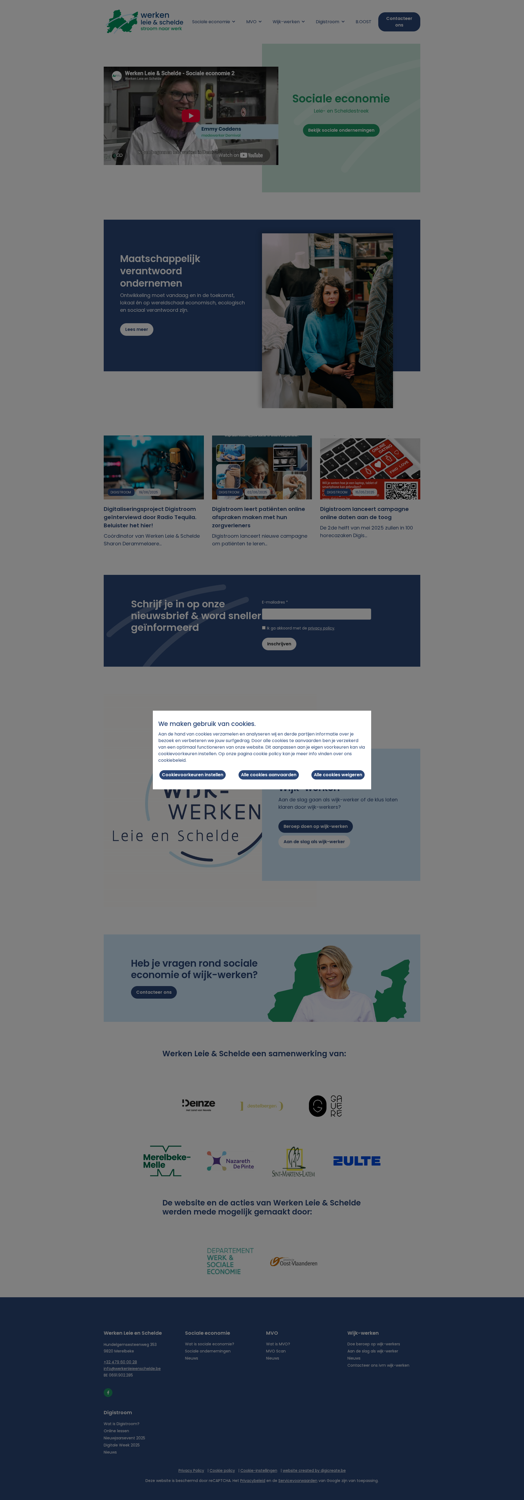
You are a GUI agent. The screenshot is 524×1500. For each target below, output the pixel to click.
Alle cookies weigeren (338, 775)
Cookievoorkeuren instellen (192, 775)
